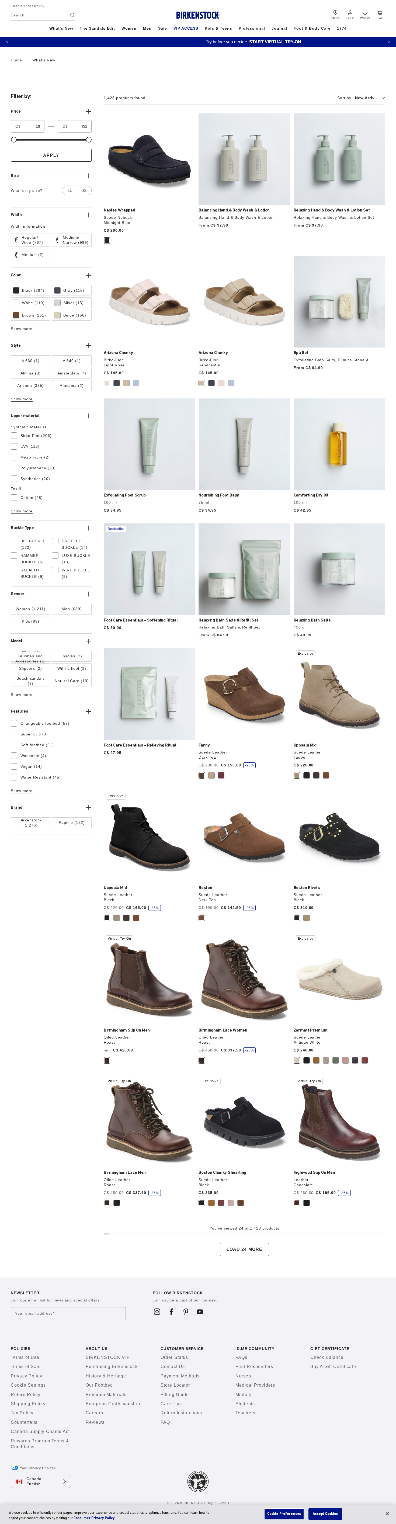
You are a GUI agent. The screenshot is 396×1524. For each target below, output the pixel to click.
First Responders (254, 1366)
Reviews (95, 1422)
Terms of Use (25, 1357)
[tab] (107, 240)
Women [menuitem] (129, 28)
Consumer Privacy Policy (94, 1518)
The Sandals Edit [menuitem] (97, 28)
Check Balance (327, 1357)
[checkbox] (30, 240)
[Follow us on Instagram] (157, 1311)
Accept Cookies (325, 1514)
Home (17, 60)
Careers (94, 1413)
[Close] (387, 1514)
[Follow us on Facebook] (171, 1311)
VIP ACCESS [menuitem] (185, 28)
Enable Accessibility (27, 6)
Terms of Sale (26, 1366)
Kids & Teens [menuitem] (218, 28)
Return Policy (26, 1394)
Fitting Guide (175, 1394)
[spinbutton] (34, 126)
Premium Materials (106, 1394)
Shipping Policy (28, 1403)
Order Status (174, 1357)
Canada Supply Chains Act (40, 1431)
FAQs (241, 1357)
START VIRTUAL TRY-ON (220, 42)
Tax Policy (22, 1413)
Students (245, 1403)
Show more (22, 329)
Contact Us (173, 1366)
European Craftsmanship (113, 1403)
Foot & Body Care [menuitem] (312, 28)
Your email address (34, 1313)
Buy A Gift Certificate (333, 1366)
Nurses (243, 1376)
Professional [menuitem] (252, 28)
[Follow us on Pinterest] (185, 1311)
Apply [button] (51, 155)
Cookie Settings (28, 1385)
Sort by (345, 98)
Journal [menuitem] (279, 28)
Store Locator (175, 1385)
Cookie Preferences (284, 1514)
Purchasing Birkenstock (112, 1366)
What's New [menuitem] (61, 28)
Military (243, 1394)
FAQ (165, 1422)
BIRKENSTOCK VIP (108, 1357)
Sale (162, 28)
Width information (28, 226)
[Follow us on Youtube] (200, 1311)
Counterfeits (24, 1422)
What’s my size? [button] (27, 190)
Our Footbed (99, 1385)
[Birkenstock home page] (198, 15)
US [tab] (83, 190)
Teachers (245, 1413)
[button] (7, 41)
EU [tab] (69, 190)
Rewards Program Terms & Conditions (40, 1444)
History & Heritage (106, 1376)
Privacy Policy (26, 1376)
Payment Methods (180, 1376)
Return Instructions (181, 1413)
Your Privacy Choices (38, 1468)
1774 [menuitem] (342, 28)
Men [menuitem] (147, 28)
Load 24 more (244, 1249)
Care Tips (171, 1403)
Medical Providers (255, 1385)
